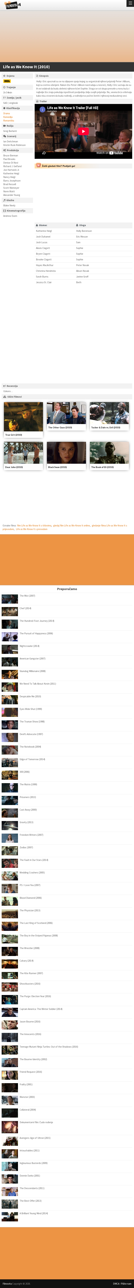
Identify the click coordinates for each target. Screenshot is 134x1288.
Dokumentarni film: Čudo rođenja (36, 1122)
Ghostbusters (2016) (30, 983)
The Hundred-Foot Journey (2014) (37, 620)
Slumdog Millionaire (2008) (33, 671)
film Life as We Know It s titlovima (34, 525)
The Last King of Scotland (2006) (36, 923)
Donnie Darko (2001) (30, 1175)
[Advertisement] (65, 37)
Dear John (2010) (14, 467)
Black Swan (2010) (57, 467)
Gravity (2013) (26, 822)
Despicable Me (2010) (30, 696)
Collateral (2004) (28, 1109)
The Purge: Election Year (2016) (35, 996)
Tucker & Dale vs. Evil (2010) (105, 427)
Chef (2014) (25, 608)
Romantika (8, 120)
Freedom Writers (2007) (31, 834)
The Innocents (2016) (30, 1034)
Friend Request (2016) (31, 1071)
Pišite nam (126, 1283)
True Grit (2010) (13, 435)
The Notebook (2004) (30, 746)
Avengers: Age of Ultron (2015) (35, 1137)
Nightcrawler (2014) (29, 646)
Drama (6, 113)
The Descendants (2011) (32, 1188)
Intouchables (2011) (30, 1150)
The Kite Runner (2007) (31, 973)
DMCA (116, 1283)
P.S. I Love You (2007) (30, 885)
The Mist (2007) (27, 595)
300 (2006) (25, 771)
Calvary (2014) (27, 960)
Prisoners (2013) (28, 797)
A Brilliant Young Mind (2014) (34, 1213)
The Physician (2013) (30, 910)
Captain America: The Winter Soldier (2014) (41, 1009)
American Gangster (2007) (32, 658)
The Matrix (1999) (28, 784)
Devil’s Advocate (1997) (31, 734)
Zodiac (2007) (26, 847)
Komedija (8, 117)
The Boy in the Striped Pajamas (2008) (39, 935)
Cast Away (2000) (28, 809)
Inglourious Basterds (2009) (34, 1163)
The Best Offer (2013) (31, 1200)
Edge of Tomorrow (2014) (32, 759)
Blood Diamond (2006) (31, 897)
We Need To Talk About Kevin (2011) (38, 683)
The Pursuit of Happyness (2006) (36, 633)
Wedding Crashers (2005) (32, 872)
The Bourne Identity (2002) (33, 1059)
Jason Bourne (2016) (30, 1021)
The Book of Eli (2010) (102, 467)
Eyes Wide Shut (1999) (31, 709)
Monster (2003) (27, 1096)
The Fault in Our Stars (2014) (34, 859)
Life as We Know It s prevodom (31, 529)
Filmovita (7, 1283)
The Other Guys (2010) (60, 427)
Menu (130, 3)
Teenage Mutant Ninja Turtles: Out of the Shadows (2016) (49, 1046)
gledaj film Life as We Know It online (71, 525)
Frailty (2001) (26, 1084)
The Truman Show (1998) (32, 721)
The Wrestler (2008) (30, 948)
